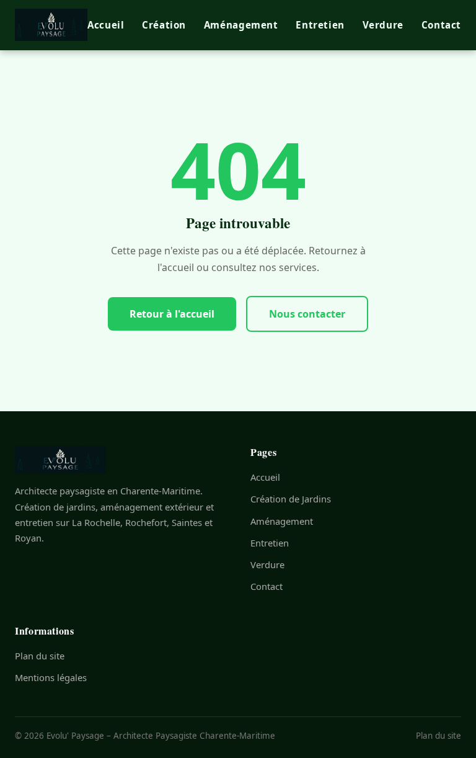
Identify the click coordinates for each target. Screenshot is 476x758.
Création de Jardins (290, 499)
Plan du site (39, 655)
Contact (441, 25)
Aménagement (241, 25)
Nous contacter (307, 314)
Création (164, 25)
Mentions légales (51, 677)
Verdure (383, 25)
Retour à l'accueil (172, 314)
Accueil (105, 25)
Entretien (320, 25)
